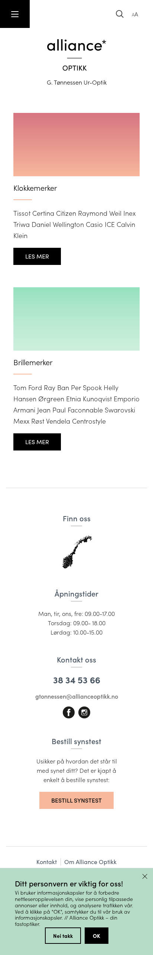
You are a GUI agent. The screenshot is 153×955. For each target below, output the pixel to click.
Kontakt (46, 862)
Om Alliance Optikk (90, 862)
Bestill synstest (76, 800)
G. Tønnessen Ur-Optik (77, 82)
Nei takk (63, 935)
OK (96, 935)
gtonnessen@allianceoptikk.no (76, 696)
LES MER (37, 256)
